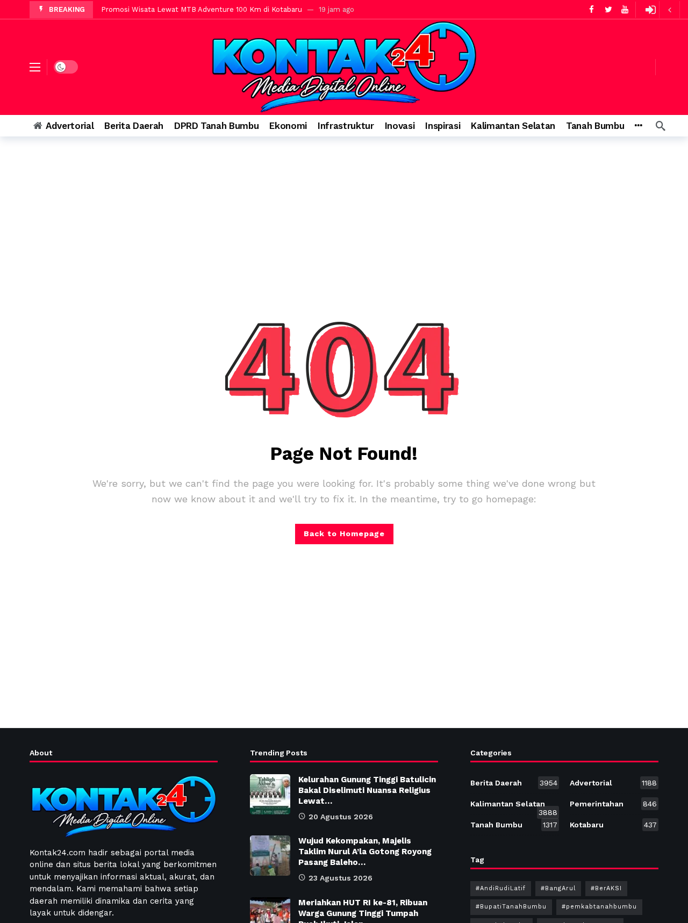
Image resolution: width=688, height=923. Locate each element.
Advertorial (613, 782)
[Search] (661, 126)
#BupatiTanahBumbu (511, 906)
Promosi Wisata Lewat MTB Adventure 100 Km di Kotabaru (201, 9)
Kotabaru (613, 824)
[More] (638, 125)
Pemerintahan (613, 803)
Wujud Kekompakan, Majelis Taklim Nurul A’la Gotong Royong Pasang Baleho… (365, 851)
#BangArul (558, 888)
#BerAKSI (606, 888)
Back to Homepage (344, 533)
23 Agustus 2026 (340, 878)
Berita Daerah (513, 782)
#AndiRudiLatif (501, 888)
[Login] (650, 10)
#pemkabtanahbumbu (599, 906)
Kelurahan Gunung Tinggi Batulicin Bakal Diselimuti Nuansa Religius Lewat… (367, 790)
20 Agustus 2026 (341, 816)
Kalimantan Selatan (513, 805)
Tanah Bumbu (513, 824)
